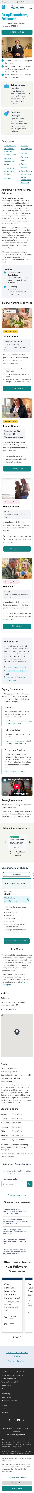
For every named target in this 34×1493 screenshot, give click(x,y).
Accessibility (16, 1431)
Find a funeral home (25, 2)
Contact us (5, 1412)
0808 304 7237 (17, 8)
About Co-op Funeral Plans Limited (14, 1372)
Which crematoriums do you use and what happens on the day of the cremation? (14, 1252)
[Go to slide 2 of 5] (14, 949)
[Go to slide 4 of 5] (19, 949)
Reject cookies (17, 1483)
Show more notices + (17, 1195)
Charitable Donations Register (17, 1354)
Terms (26, 1428)
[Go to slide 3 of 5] (17, 949)
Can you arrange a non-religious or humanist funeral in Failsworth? (15, 1231)
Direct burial (17, 626)
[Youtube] (18, 1420)
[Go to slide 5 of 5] (22, 949)
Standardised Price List (16, 667)
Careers (4, 1405)
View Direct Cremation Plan (17, 941)
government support (14, 741)
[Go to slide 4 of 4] (20, 1337)
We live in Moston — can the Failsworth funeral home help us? (14, 1242)
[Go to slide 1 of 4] (13, 1337)
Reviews (7, 178)
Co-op (4, 2)
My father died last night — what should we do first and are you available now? (15, 1221)
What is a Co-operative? (10, 1382)
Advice (4, 1409)
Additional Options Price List (17, 672)
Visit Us (24, 153)
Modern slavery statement (16, 1434)
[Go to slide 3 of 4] (18, 1337)
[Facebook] (14, 1420)
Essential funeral (17, 469)
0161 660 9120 (18, 32)
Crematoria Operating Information (16, 678)
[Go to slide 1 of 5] (11, 949)
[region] (17, 1474)
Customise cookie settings (17, 1477)
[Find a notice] (29, 1184)
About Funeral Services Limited (12, 1375)
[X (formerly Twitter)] (10, 1420)
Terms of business (17, 1361)
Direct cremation (17, 549)
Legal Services (6, 1397)
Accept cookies (17, 1488)
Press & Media (6, 1385)
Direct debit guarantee (9, 1400)
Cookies (18, 1428)
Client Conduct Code (9, 1378)
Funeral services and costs (9, 161)
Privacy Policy (7, 1428)
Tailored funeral (17, 388)
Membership (6, 1394)
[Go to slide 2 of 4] (16, 1337)
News (3, 1389)
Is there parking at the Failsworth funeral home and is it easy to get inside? (15, 1211)
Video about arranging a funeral (9, 171)
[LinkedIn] (24, 1420)
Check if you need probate (15, 771)
